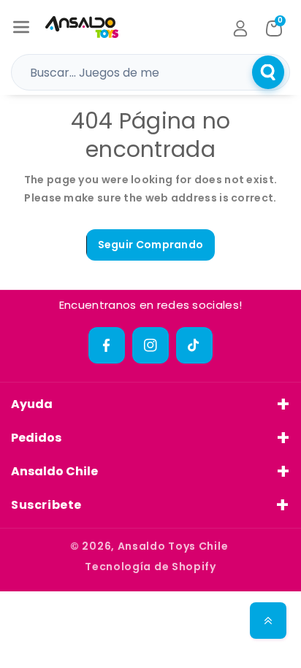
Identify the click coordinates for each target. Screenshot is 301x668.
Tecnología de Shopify (150, 566)
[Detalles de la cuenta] (240, 28)
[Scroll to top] (268, 620)
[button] (21, 27)
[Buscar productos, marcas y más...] (268, 72)
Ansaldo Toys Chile (173, 546)
